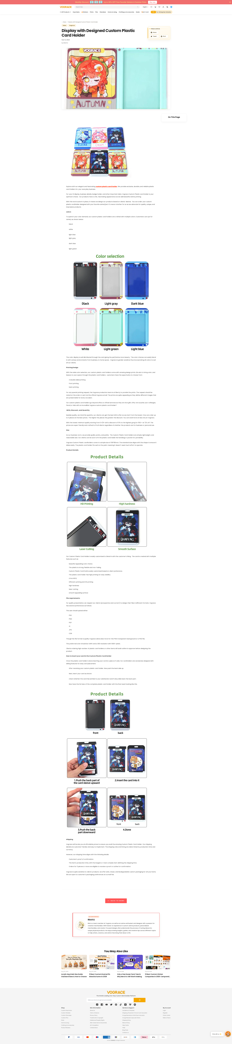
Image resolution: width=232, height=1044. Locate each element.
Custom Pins (64, 1018)
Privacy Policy (93, 1015)
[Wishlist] (159, 7)
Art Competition (94, 1025)
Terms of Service (94, 1013)
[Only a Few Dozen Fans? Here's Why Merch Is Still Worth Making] (130, 962)
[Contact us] (151, 7)
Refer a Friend (166, 1018)
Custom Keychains (66, 1010)
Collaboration (94, 1027)
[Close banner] (230, 2)
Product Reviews (65, 1027)
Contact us (125, 1032)
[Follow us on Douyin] (120, 1004)
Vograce (72, 25)
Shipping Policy (126, 1020)
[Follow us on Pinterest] (116, 1004)
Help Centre (125, 1025)
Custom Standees (66, 1015)
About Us (92, 1010)
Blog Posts (125, 1030)
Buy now (152, 2)
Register (165, 1013)
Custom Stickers (65, 1013)
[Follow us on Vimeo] (130, 1004)
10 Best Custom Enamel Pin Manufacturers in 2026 (99, 975)
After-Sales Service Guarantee (98, 1023)
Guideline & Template (128, 1010)
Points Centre (166, 1015)
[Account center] (163, 7)
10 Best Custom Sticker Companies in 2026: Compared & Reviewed (157, 975)
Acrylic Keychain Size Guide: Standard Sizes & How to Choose (74, 975)
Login (164, 1010)
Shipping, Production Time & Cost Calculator (134, 1013)
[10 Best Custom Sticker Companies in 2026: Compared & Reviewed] (158, 962)
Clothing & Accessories (67, 1025)
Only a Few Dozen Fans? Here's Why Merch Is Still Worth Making (129, 975)
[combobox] (106, 7)
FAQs (123, 1027)
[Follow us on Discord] (135, 1004)
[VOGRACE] (66, 7)
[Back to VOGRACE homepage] (116, 992)
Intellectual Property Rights (97, 1020)
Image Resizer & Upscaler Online (131, 1018)
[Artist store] (171, 7)
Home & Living (65, 1023)
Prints (62, 1020)
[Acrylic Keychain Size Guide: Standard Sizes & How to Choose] (74, 962)
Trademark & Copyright (96, 1018)
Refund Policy (126, 1023)
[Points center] (167, 7)
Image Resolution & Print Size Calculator (133, 1015)
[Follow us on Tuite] (111, 1004)
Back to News (117, 901)
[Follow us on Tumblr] (125, 1004)
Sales (64, 25)
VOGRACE (113, 1040)
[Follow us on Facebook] (102, 1004)
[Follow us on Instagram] (97, 1004)
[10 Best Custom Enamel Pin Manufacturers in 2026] (102, 962)
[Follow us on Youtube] (106, 1004)
